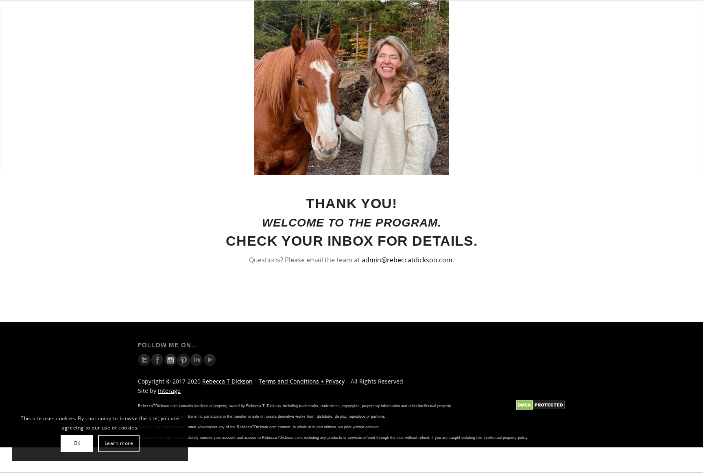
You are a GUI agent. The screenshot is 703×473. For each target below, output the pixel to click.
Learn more (119, 443)
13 (377, 166)
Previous (7, 88)
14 (384, 166)
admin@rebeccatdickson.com (407, 259)
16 (397, 166)
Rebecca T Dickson (227, 381)
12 (371, 166)
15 (390, 166)
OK (77, 443)
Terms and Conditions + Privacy (302, 381)
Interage (169, 391)
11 (364, 166)
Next (696, 88)
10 (358, 166)
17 (403, 166)
